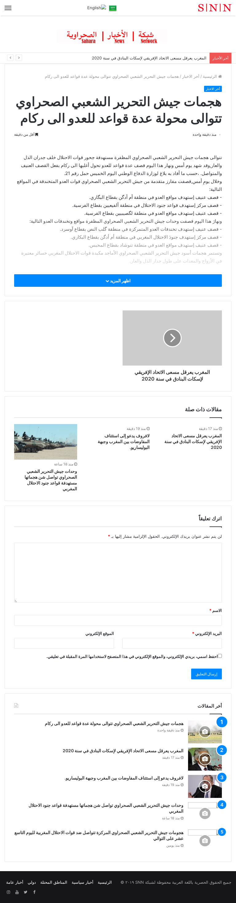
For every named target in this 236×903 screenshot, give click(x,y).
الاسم (215, 610)
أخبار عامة (14, 882)
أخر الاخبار (190, 76)
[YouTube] (17, 892)
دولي (32, 882)
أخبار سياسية (82, 882)
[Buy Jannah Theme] (118, 33)
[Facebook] (34, 892)
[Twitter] (25, 892)
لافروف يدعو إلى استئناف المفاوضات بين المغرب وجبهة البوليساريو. (124, 441)
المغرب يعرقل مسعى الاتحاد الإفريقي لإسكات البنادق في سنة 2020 (149, 57)
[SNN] (202, 8)
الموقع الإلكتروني (99, 633)
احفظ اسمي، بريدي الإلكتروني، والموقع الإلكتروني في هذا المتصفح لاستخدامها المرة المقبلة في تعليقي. (132, 656)
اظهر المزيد (120, 280)
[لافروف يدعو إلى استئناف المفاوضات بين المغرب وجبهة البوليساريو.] (205, 786)
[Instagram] (8, 892)
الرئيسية (210, 76)
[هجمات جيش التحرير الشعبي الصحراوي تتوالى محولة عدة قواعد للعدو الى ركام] (205, 731)
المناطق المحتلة (53, 882)
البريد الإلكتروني (207, 633)
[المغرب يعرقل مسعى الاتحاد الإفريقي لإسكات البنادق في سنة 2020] (205, 759)
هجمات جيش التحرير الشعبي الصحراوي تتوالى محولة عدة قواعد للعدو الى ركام (114, 723)
